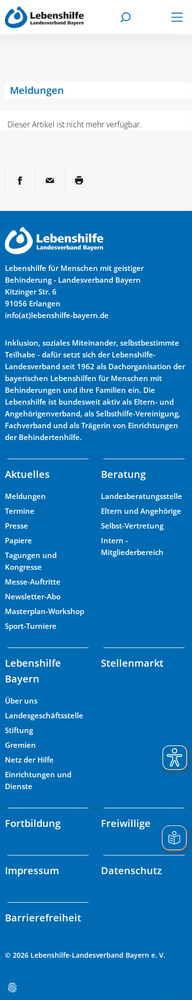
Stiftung (19, 730)
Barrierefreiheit (43, 917)
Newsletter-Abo (33, 596)
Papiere (18, 540)
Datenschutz (131, 870)
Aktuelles (27, 474)
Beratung (123, 474)
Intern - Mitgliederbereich (132, 546)
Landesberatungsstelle (141, 496)
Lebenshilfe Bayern (33, 670)
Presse (16, 525)
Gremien (20, 745)
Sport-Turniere (31, 626)
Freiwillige (126, 823)
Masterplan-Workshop (44, 611)
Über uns (21, 701)
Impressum (32, 870)
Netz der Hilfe (29, 760)
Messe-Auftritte (33, 582)
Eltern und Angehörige (141, 511)
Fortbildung (33, 823)
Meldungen (25, 496)
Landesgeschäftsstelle (44, 715)
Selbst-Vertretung (132, 525)
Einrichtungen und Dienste (38, 780)
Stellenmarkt (132, 663)
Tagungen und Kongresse (31, 561)
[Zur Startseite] (44, 17)
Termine (19, 511)
